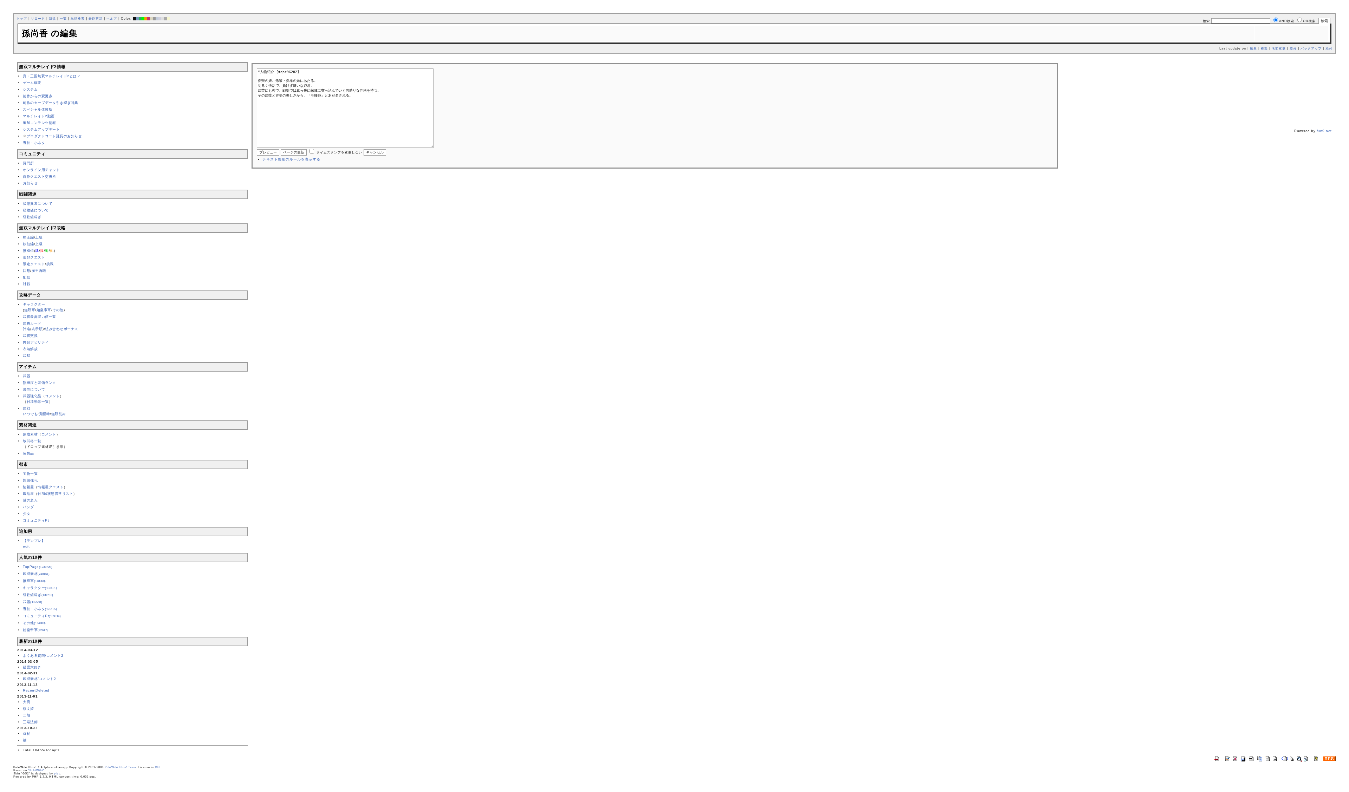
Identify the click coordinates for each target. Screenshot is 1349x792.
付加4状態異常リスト (55, 494)
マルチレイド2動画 (39, 116)
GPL (158, 767)
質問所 (28, 163)
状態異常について (37, 203)
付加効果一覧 (38, 402)
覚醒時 (44, 414)
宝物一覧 (30, 474)
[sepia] (151, 18)
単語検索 (78, 18)
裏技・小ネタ (34, 143)
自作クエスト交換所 (39, 176)
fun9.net (1324, 131)
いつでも (30, 414)
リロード (38, 18)
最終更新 (96, 18)
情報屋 (28, 487)
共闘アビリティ (36, 342)
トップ (22, 18)
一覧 (63, 18)
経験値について (36, 210)
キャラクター (34, 304)
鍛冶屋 (28, 494)
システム (30, 89)
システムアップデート (41, 129)
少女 (26, 514)
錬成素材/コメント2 (39, 679)
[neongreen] (143, 18)
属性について (34, 389)
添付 (1328, 48)
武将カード (32, 323)
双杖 (26, 733)
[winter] (165, 18)
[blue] (137, 18)
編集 (1253, 48)
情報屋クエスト (51, 487)
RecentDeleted (36, 690)
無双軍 (29, 310)
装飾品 (28, 453)
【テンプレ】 (34, 541)
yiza (57, 773)
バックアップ (1311, 48)
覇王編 (28, 237)
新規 (52, 18)
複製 (1264, 48)
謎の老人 (30, 500)
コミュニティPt (36, 520)
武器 (26, 376)
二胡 (26, 715)
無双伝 (28, 251)
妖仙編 (28, 244)
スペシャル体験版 (37, 109)
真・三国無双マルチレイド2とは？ (51, 76)
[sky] (157, 18)
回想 (26, 271)
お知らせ (30, 183)
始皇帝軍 (44, 310)
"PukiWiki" (36, 770)
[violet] (159, 18)
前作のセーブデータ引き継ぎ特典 (50, 103)
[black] (134, 18)
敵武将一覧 (32, 441)
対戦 (26, 284)
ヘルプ (111, 18)
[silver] (154, 18)
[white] (162, 18)
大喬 (26, 702)
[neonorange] (145, 18)
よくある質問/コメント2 (43, 655)
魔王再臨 (39, 271)
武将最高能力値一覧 (39, 317)
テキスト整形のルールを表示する (291, 159)
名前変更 (1279, 48)
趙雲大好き (32, 667)
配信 (26, 277)
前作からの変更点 (37, 96)
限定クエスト (34, 264)
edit (26, 546)
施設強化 (30, 480)
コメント (52, 396)
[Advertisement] (655, 60)
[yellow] (168, 18)
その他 (58, 310)
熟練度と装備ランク (39, 383)
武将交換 (30, 336)
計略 (26, 329)
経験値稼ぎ (32, 217)
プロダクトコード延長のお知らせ (54, 136)
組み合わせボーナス (61, 329)
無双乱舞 (58, 414)
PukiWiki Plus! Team (120, 767)
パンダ (28, 507)
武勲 (26, 356)
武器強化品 (32, 396)
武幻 (26, 408)
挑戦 (50, 264)
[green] (140, 18)
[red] (148, 18)
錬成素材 (30, 434)
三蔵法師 (30, 722)
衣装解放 (30, 349)
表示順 (37, 329)
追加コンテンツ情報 (39, 123)
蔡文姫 (28, 709)
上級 (39, 237)
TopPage (37, 567)
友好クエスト (34, 257)
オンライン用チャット (41, 170)
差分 (1293, 48)
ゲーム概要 (32, 83)
